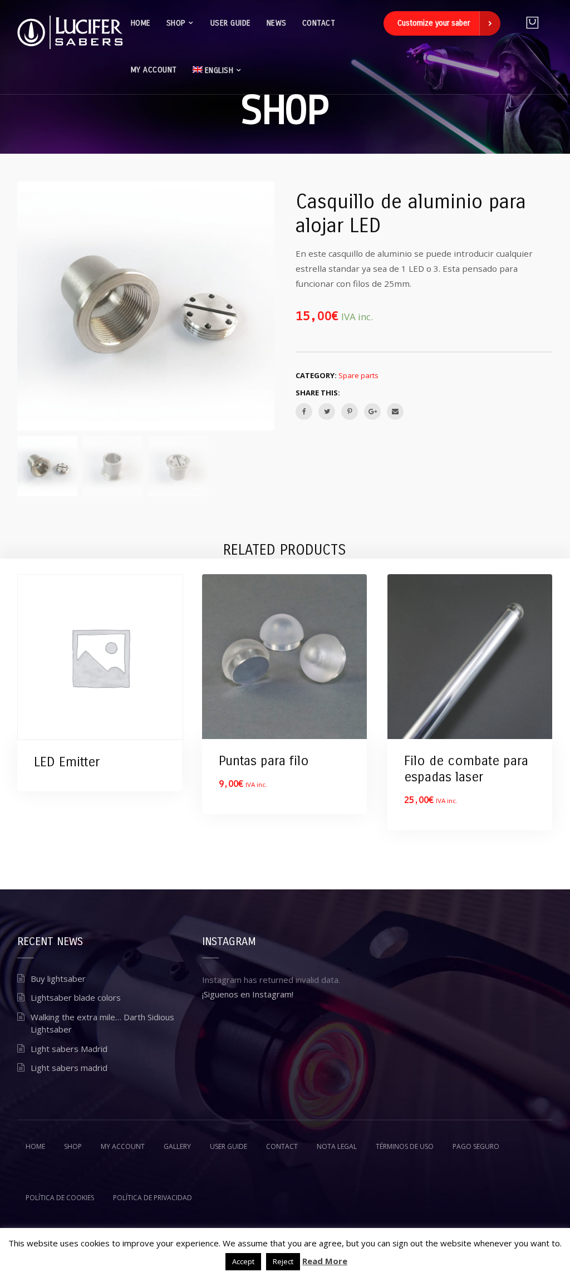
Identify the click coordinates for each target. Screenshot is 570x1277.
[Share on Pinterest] (349, 411)
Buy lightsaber (58, 978)
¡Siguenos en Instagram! (247, 994)
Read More (324, 1260)
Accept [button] (243, 1261)
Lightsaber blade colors (76, 997)
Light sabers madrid (69, 1067)
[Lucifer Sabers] (70, 32)
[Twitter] (326, 411)
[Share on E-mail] (395, 411)
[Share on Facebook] (304, 411)
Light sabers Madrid (69, 1048)
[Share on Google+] (372, 411)
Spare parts (358, 375)
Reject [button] (283, 1261)
